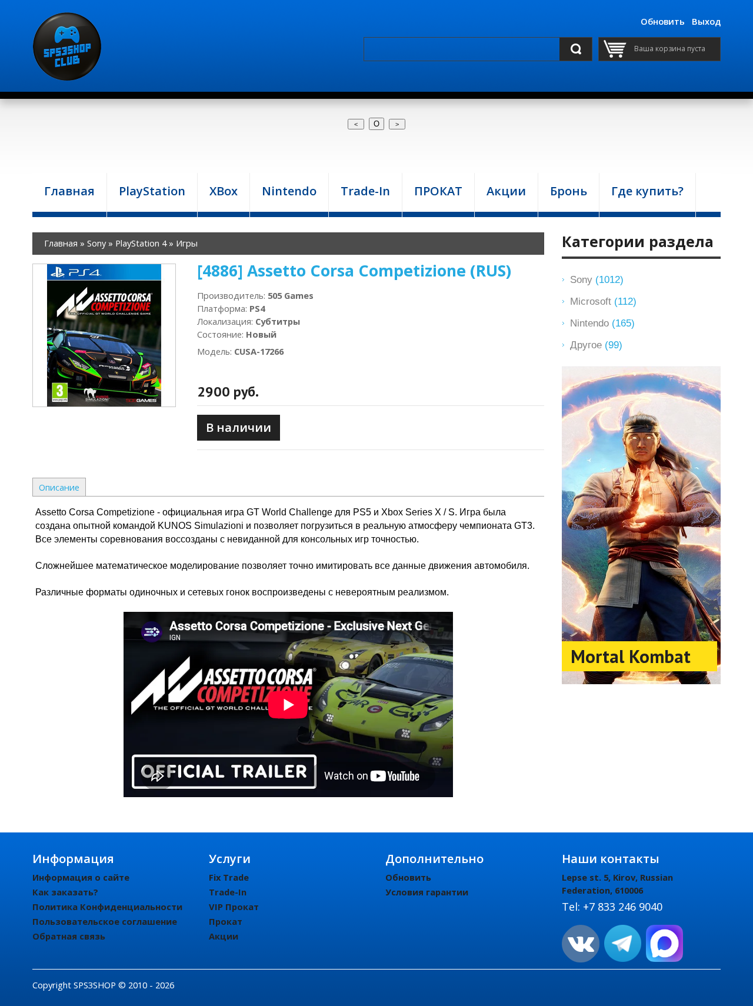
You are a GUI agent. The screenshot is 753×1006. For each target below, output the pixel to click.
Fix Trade (229, 877)
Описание (59, 487)
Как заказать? (65, 892)
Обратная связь (68, 936)
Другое (596, 345)
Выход (706, 21)
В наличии (238, 427)
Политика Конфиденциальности (107, 906)
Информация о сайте (80, 877)
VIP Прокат (234, 906)
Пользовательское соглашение (104, 921)
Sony (597, 279)
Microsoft (603, 301)
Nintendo (602, 323)
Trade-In (227, 892)
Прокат (225, 921)
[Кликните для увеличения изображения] (104, 335)
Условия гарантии (426, 892)
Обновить (663, 21)
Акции (223, 936)
